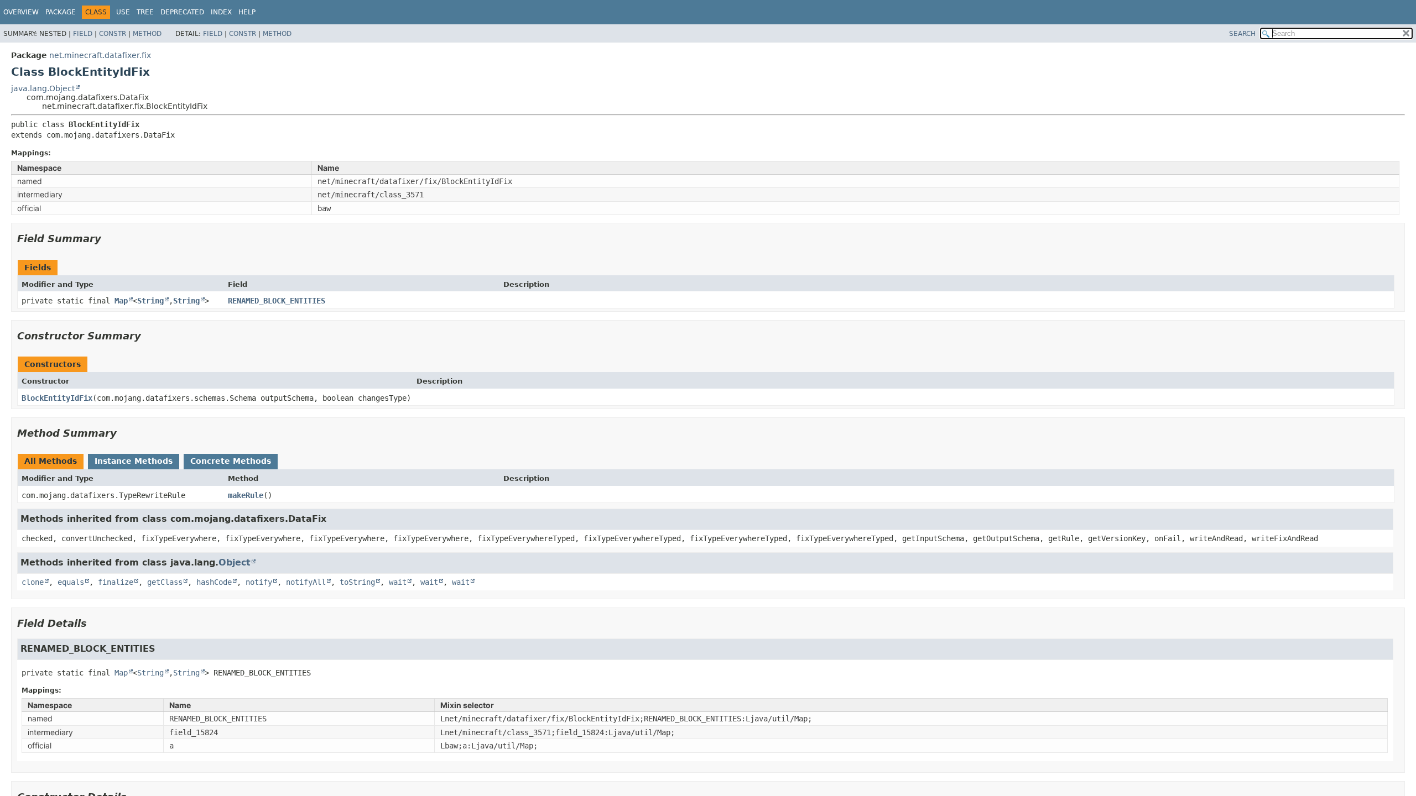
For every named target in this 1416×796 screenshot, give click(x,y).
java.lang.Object (43, 88)
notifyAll (306, 582)
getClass (165, 582)
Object (234, 562)
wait (398, 582)
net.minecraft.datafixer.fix (100, 55)
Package (60, 12)
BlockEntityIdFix (57, 398)
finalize (115, 582)
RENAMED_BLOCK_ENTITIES (276, 300)
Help (247, 12)
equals (71, 582)
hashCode (214, 582)
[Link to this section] (109, 238)
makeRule (245, 495)
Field (82, 34)
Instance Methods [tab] (134, 461)
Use (123, 12)
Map (121, 300)
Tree (145, 12)
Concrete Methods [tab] (230, 461)
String (150, 300)
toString (357, 582)
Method (147, 34)
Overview (21, 12)
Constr (112, 34)
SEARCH (1242, 34)
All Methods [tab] (50, 461)
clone (33, 582)
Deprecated (182, 12)
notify (259, 582)
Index (221, 12)
